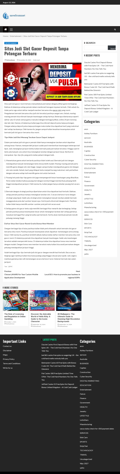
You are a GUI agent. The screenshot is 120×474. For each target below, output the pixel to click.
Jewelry (87, 194)
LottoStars (88, 203)
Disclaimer (7, 350)
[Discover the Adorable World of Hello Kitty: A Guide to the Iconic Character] (42, 300)
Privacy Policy (8, 359)
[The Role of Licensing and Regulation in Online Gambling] (15, 300)
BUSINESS (88, 146)
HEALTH (88, 190)
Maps (5, 355)
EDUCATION (90, 168)
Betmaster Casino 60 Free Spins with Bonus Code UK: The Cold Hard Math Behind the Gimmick (99, 87)
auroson (87, 138)
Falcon (87, 177)
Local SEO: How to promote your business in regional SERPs (62, 274)
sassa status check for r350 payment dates (97, 428)
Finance (87, 181)
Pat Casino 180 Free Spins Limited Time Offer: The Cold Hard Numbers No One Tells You (99, 97)
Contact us (7, 346)
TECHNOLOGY (90, 236)
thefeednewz (10, 60)
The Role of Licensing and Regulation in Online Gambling (15, 316)
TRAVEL (87, 241)
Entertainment (11, 43)
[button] (11, 29)
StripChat (88, 232)
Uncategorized (90, 245)
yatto (86, 254)
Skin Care (88, 223)
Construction (89, 155)
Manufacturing (90, 207)
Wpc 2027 (88, 249)
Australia (88, 142)
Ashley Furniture (90, 133)
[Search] (115, 29)
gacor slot (57, 110)
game (10, 266)
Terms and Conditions (11, 363)
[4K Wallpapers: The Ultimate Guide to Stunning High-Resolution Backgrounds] (68, 300)
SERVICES (88, 219)
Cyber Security (90, 159)
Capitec (87, 151)
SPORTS (87, 228)
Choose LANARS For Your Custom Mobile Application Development (21, 274)
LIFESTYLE (88, 199)
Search (90, 43)
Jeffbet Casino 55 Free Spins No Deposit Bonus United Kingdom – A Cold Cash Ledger (98, 108)
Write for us (8, 368)
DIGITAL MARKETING (93, 164)
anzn (86, 129)
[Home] (5, 29)
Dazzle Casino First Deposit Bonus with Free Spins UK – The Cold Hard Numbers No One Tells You (98, 65)
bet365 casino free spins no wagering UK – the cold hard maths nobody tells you (99, 76)
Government (89, 185)
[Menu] (11, 29)
